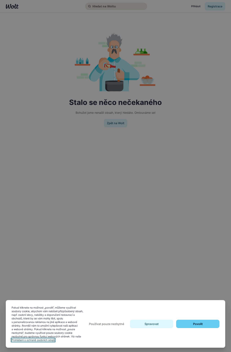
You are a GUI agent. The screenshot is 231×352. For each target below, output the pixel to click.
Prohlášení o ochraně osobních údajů (33, 340)
